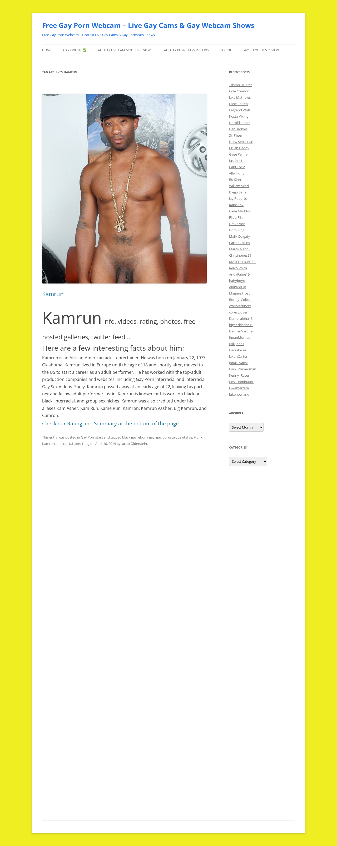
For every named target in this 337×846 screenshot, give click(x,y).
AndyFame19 (239, 274)
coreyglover (238, 312)
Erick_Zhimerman (242, 369)
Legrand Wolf (239, 110)
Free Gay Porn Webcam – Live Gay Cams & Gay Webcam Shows (148, 25)
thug (86, 443)
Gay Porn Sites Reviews (261, 50)
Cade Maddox (240, 211)
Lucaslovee (237, 350)
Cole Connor (239, 91)
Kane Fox (236, 204)
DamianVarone (240, 331)
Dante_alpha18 (240, 318)
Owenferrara (239, 388)
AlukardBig (237, 287)
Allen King (236, 173)
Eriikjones (236, 343)
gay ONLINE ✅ (74, 50)
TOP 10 (225, 50)
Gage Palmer (239, 154)
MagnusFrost (239, 293)
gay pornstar (166, 437)
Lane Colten (238, 103)
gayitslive (185, 437)
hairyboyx (237, 280)
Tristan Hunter (240, 84)
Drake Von (237, 223)
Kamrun (53, 294)
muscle (61, 443)
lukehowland (239, 394)
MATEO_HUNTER (242, 261)
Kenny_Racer (239, 375)
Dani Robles (238, 129)
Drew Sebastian (241, 141)
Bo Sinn (235, 179)
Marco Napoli (239, 249)
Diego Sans (237, 192)
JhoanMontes (239, 337)
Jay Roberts (238, 198)
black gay (129, 437)
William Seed (239, 185)
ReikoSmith (238, 268)
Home (47, 50)
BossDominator (241, 381)
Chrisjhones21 (240, 255)
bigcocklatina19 (241, 324)
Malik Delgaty (239, 236)
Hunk (198, 437)
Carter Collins (239, 242)
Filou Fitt (236, 217)
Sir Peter (235, 135)
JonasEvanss (238, 362)
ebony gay (146, 437)
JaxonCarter (238, 356)
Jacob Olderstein (134, 443)
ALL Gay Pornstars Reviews (186, 50)
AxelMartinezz (240, 305)
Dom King (236, 230)
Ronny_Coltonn (241, 299)
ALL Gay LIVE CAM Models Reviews (125, 50)
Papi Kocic (237, 167)
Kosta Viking (238, 116)
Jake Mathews (240, 97)
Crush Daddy (239, 148)
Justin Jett (236, 160)
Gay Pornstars (92, 437)
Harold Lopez (239, 122)
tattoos (75, 443)
